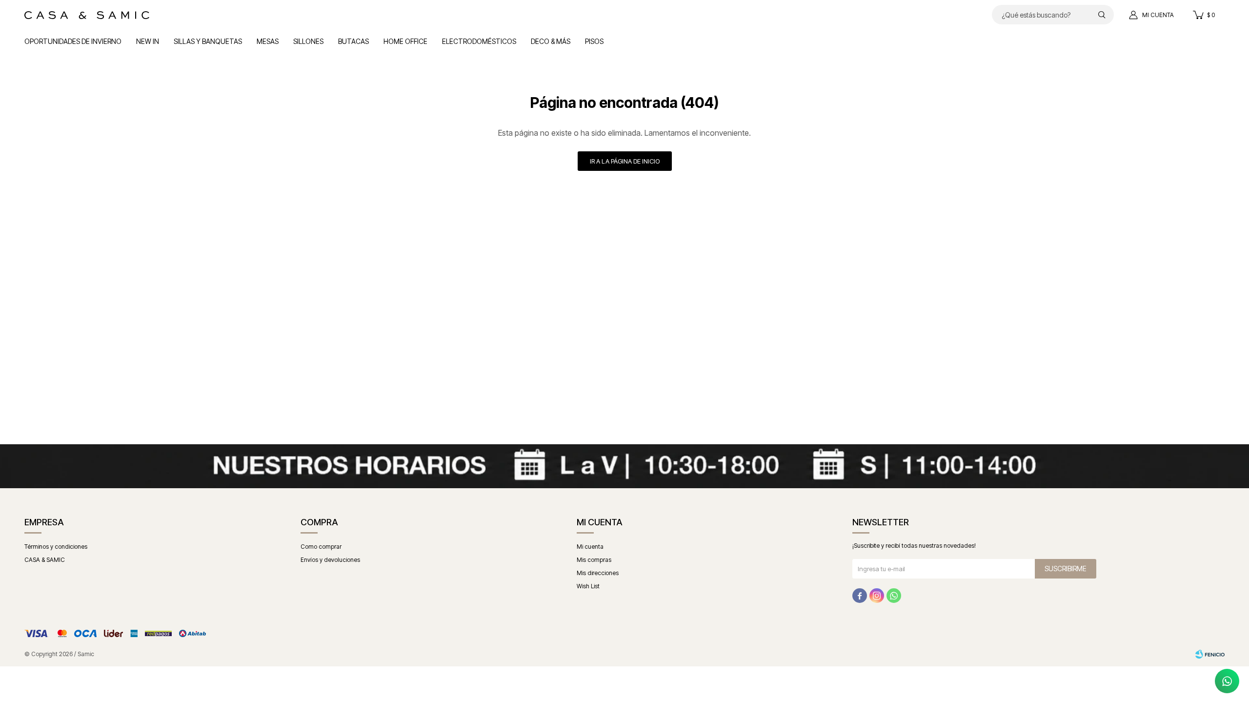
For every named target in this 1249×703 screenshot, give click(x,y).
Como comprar (321, 546)
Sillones (308, 41)
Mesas (268, 41)
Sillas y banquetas (208, 41)
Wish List (588, 586)
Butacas (353, 41)
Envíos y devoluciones (330, 559)
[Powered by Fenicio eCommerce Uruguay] (1210, 654)
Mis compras (594, 559)
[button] (1101, 14)
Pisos (594, 41)
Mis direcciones (598, 573)
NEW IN (147, 41)
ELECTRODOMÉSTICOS (479, 41)
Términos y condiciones (55, 546)
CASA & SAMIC (44, 559)
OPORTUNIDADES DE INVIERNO (72, 41)
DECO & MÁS (550, 41)
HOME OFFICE (405, 41)
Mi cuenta (590, 546)
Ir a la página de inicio (625, 161)
